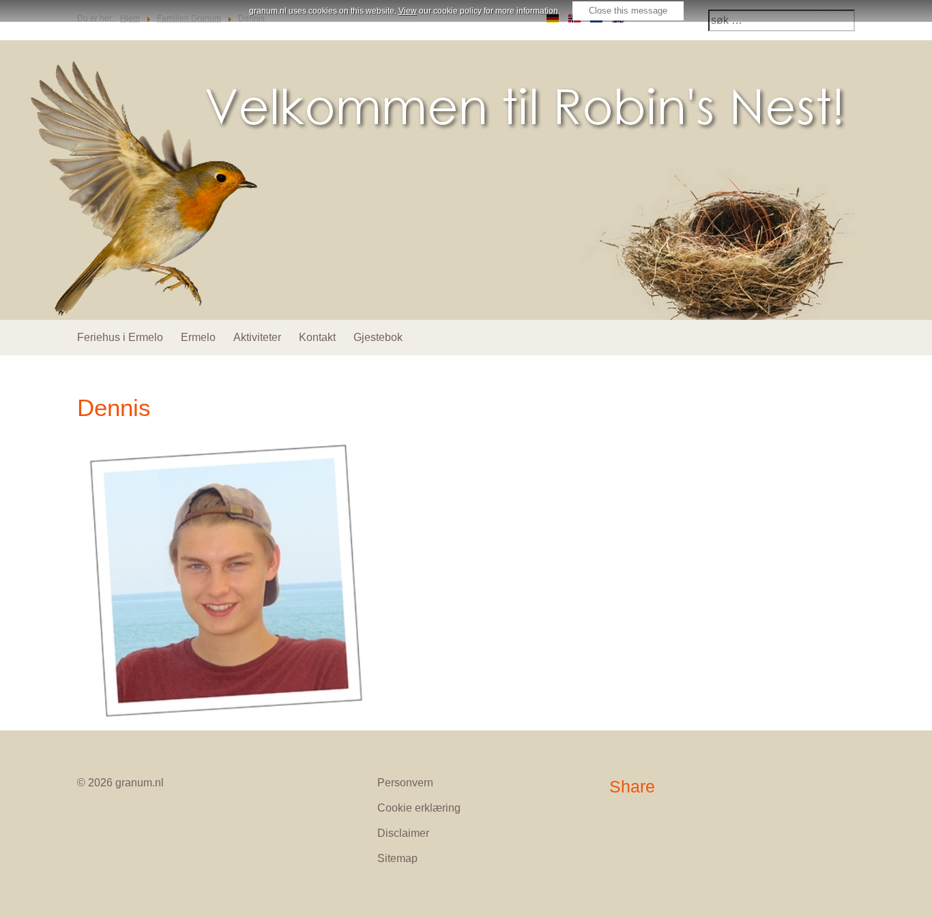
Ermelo (198, 337)
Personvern (405, 782)
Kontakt (317, 337)
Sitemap (397, 858)
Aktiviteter (257, 337)
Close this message (628, 10)
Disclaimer (403, 833)
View (407, 11)
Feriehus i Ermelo (120, 337)
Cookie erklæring (419, 808)
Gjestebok (378, 337)
